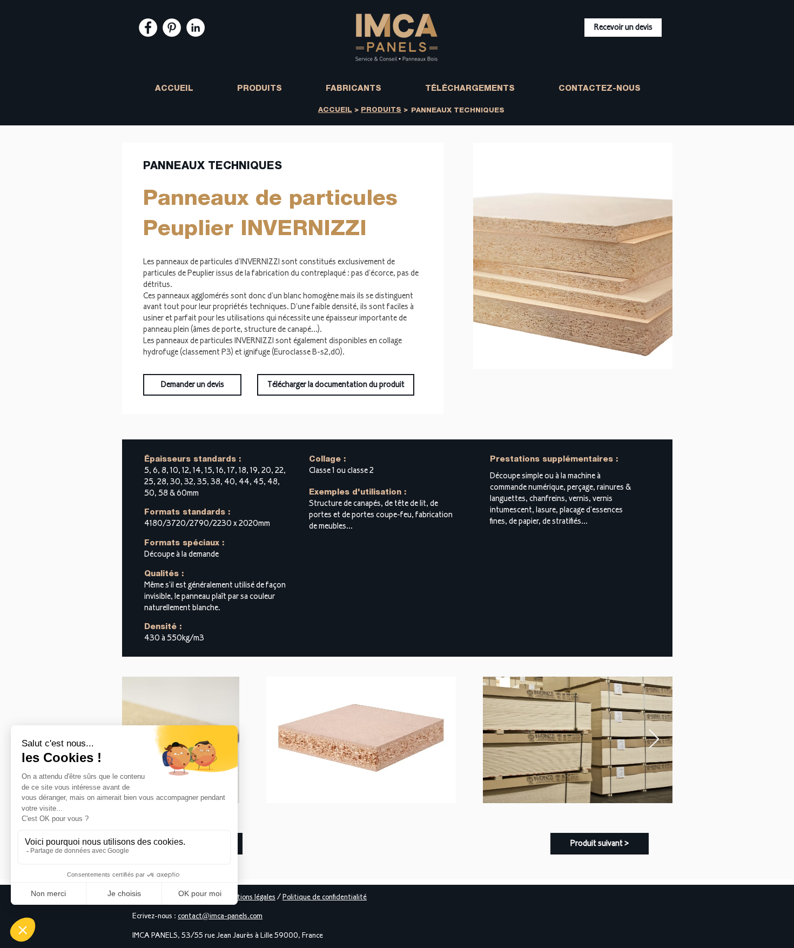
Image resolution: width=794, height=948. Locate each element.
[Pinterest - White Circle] (172, 27)
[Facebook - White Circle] (148, 27)
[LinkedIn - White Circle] (195, 27)
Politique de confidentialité (324, 897)
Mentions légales (249, 897)
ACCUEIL (335, 110)
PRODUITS (381, 110)
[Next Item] (654, 739)
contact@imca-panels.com (220, 916)
